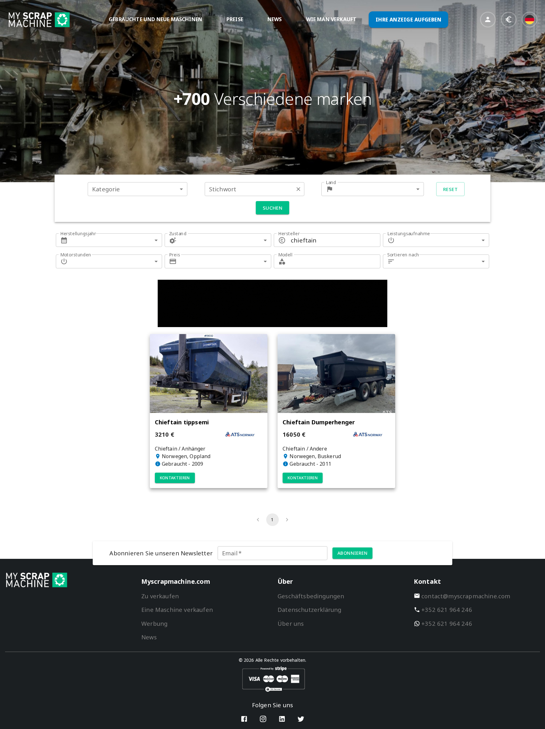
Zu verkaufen (160, 596)
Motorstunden (75, 255)
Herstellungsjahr (78, 233)
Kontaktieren (175, 478)
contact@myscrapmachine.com (466, 596)
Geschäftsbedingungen (311, 596)
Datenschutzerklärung (309, 609)
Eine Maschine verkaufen (177, 609)
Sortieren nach (403, 255)
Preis (174, 255)
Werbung (154, 623)
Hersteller (289, 233)
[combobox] (137, 189)
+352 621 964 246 (446, 609)
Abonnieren (352, 553)
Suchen (273, 208)
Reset (450, 189)
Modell (285, 255)
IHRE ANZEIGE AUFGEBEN (409, 19)
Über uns (291, 623)
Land (331, 182)
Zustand (177, 233)
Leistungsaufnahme (408, 233)
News (149, 637)
